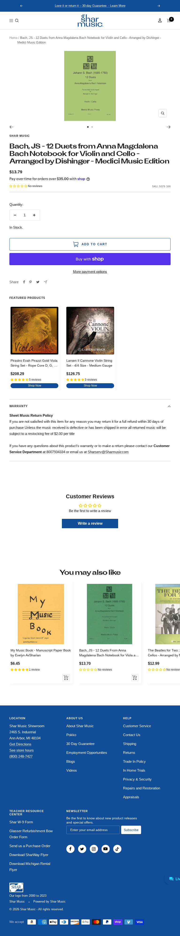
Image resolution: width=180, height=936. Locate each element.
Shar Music (19, 135)
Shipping (129, 744)
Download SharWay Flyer (28, 855)
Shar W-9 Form (21, 822)
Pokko (71, 735)
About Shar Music (80, 726)
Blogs (70, 761)
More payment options (90, 272)
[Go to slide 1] (88, 127)
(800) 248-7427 (21, 756)
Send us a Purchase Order (29, 846)
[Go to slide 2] (92, 127)
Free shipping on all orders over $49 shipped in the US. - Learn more (90, 5)
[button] (17, 20)
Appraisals (131, 797)
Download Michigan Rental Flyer (29, 867)
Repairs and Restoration (141, 788)
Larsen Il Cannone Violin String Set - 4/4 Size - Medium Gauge (89, 363)
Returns (129, 753)
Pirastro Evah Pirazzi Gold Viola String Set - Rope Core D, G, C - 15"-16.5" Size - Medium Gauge (34, 364)
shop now (34, 385)
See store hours (21, 750)
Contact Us (131, 735)
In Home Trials (134, 770)
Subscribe (131, 830)
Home (13, 38)
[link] (90, 21)
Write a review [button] (90, 523)
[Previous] (11, 127)
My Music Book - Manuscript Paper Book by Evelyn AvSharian (41, 652)
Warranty (18, 406)
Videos (71, 770)
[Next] (169, 127)
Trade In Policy (134, 761)
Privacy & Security (137, 779)
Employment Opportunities (86, 753)
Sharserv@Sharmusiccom (108, 452)
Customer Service (137, 726)
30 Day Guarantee (80, 744)
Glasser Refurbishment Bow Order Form (31, 834)
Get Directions (20, 744)
